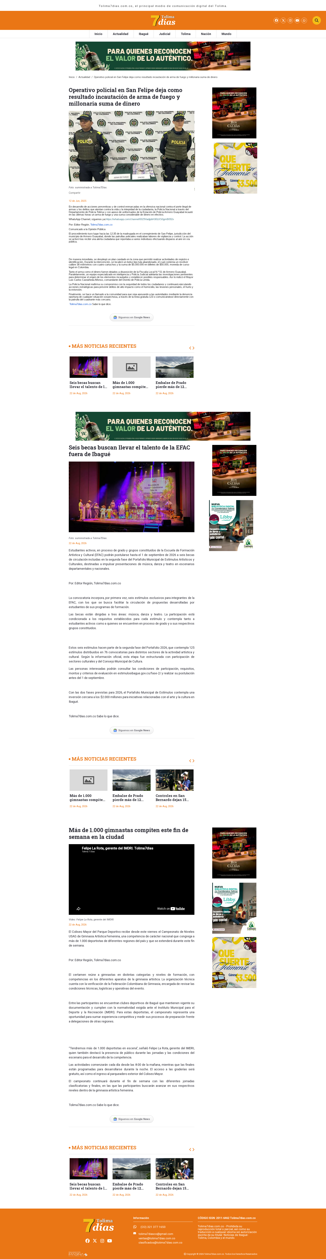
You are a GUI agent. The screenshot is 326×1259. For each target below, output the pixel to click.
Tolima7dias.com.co (101, 224)
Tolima (186, 34)
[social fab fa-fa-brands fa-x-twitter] (283, 20)
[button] (190, 348)
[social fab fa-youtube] (297, 20)
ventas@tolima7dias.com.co (157, 1238)
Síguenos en (134, 317)
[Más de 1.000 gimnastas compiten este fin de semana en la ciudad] (131, 367)
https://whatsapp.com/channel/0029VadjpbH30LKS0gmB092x (140, 219)
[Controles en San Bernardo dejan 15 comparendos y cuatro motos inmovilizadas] (175, 780)
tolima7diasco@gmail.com (156, 1234)
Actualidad (120, 34)
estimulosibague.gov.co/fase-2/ (139, 673)
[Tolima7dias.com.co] (163, 20)
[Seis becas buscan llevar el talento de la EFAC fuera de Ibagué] (88, 367)
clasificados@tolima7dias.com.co (160, 1242)
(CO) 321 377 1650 (153, 1227)
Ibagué (143, 34)
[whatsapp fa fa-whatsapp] (304, 20)
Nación (206, 34)
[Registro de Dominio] (78, 1253)
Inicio (98, 34)
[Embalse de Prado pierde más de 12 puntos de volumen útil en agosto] (175, 367)
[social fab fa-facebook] (276, 20)
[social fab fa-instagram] (290, 20)
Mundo (226, 34)
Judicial (164, 34)
